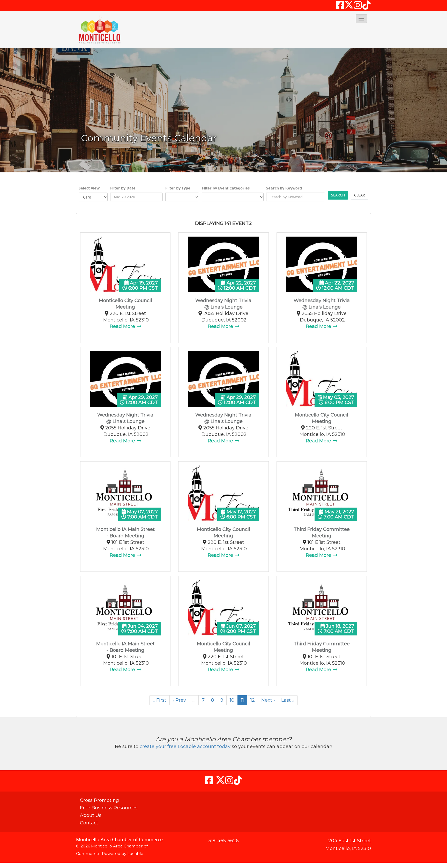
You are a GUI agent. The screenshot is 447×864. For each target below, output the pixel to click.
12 (252, 700)
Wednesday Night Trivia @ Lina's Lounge (223, 304)
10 (232, 700)
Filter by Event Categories (226, 188)
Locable (135, 853)
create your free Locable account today (185, 746)
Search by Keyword (284, 188)
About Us (90, 815)
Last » (287, 700)
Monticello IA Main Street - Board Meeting (125, 532)
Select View (89, 188)
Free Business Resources (109, 808)
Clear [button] (359, 195)
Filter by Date (123, 188)
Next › (268, 700)
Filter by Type (177, 188)
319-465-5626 (223, 841)
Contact (89, 823)
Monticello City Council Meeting (125, 304)
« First (159, 700)
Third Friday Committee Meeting (322, 532)
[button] (361, 18)
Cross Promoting (99, 800)
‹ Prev (179, 700)
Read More (123, 326)
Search (338, 195)
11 (242, 700)
